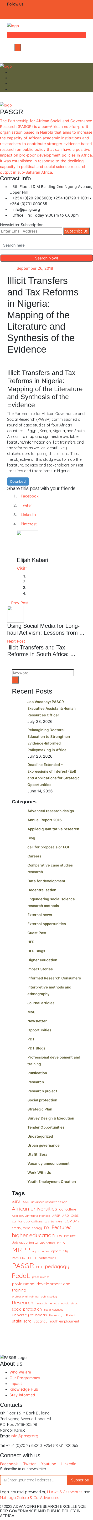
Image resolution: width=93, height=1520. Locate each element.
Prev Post (19, 602)
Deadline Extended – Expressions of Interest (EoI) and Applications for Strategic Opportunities (53, 774)
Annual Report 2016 (44, 820)
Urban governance (43, 1145)
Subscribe (80, 1480)
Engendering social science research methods (51, 902)
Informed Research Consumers (54, 978)
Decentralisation (41, 890)
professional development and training (41, 1286)
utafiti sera (21, 1320)
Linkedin (28, 514)
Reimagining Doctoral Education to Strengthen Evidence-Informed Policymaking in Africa (48, 740)
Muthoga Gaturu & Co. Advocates (29, 1497)
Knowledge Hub (24, 1389)
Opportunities (39, 1030)
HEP (31, 942)
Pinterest (29, 524)
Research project (42, 1091)
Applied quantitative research (53, 829)
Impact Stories (40, 969)
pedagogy (57, 1266)
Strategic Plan (39, 1109)
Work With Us (39, 1172)
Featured (62, 1227)
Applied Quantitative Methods (31, 1215)
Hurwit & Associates (65, 1492)
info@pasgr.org (24, 1436)
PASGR (23, 1265)
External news (39, 914)
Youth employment (64, 1321)
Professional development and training (53, 1060)
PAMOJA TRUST (24, 1258)
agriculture (67, 1209)
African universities (34, 1209)
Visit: (22, 568)
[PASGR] (13, 25)
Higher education (42, 960)
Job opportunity (25, 1242)
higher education (33, 1235)
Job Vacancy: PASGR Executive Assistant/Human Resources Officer (51, 708)
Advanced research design (50, 811)
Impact (16, 1383)
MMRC (61, 1242)
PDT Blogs (36, 1048)
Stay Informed (22, 1395)
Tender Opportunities (45, 1127)
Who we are (20, 1372)
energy (37, 1228)
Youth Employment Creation (51, 1181)
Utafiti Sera (37, 1154)
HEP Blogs (36, 951)
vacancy (40, 1321)
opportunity (59, 1251)
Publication (37, 1073)
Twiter (26, 505)
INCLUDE (70, 1236)
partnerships (47, 1258)
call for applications (27, 1221)
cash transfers (53, 1221)
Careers (34, 856)
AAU (26, 1202)
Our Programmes (25, 1377)
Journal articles (40, 1003)
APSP (56, 1215)
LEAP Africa (47, 1242)
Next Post (16, 641)
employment (21, 1228)
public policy (49, 1296)
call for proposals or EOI (48, 847)
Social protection (42, 1100)
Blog (31, 838)
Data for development (46, 881)
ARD (65, 1215)
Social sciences (53, 1309)
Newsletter (37, 1021)
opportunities (40, 1251)
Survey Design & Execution (50, 1118)
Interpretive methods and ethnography (49, 990)
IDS (59, 1236)
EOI (47, 1228)
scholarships (69, 1303)
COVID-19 (71, 1221)
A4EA (16, 1202)
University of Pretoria (62, 1315)
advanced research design (49, 1202)
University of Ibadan (29, 1314)
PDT (31, 1039)
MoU (31, 1012)
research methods (47, 1303)
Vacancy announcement (48, 1163)
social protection (27, 1309)
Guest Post (36, 933)
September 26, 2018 (35, 268)
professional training (25, 1296)
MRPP (21, 1250)
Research (35, 1082)
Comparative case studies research (50, 868)
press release (40, 1277)
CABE (74, 1215)
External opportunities (46, 924)
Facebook (30, 496)
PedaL (21, 1276)
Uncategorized (40, 1136)
